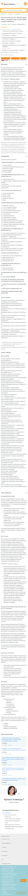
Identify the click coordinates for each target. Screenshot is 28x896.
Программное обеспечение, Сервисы (14, 826)
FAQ (2, 859)
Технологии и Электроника (10, 814)
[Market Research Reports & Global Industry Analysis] (8, 3)
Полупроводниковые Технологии (12, 824)
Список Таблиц (6, 352)
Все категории (6, 813)
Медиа (6, 822)
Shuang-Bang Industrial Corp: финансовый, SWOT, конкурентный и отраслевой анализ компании (13, 759)
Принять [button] (23, 880)
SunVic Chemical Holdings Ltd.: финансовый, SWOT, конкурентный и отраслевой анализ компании (13, 769)
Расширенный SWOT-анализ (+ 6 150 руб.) (12, 33)
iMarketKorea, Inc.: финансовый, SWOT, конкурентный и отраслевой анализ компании (14, 749)
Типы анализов (6, 493)
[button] (19, 880)
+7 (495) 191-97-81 (5, 839)
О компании (4, 847)
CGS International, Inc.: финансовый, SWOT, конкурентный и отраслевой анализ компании (12, 30)
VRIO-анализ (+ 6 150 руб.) (8, 43)
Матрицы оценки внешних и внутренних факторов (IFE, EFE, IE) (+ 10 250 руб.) (14, 38)
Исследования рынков (6, 863)
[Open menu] (25, 3)
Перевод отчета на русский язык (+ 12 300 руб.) (13, 50)
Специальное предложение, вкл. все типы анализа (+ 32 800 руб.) (14, 46)
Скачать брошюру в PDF (7, 54)
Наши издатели (5, 855)
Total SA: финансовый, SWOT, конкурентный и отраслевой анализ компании (14, 779)
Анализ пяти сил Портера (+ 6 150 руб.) (11, 41)
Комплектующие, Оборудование (12, 820)
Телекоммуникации (9, 828)
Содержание (5, 156)
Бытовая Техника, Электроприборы (13, 818)
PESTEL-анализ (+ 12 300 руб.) (9, 35)
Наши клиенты (4, 851)
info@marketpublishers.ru (6, 843)
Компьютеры (8, 816)
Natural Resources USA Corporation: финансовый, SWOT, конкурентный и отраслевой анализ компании (11, 739)
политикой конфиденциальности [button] (7, 893)
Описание (4, 64)
